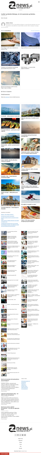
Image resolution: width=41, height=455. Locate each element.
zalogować (7, 97)
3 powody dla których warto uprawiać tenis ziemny (12, 271)
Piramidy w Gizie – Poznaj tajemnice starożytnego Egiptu (9, 177)
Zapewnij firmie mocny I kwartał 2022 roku (30, 47)
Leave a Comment (4, 391)
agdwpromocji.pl (24, 387)
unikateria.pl (23, 385)
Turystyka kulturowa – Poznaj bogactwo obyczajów (10, 208)
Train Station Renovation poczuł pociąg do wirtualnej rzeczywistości (33, 256)
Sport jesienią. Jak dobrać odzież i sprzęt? (12, 315)
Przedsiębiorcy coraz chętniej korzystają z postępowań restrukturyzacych (32, 285)
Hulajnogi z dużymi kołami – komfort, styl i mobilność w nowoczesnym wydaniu (12, 237)
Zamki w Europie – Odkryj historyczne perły (9, 193)
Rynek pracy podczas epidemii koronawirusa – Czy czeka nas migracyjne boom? (32, 242)
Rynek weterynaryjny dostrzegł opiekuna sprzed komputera (32, 232)
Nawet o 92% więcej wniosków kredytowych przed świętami (28, 220)
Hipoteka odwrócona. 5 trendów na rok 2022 (30, 118)
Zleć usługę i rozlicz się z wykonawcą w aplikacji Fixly (9, 48)
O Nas (20, 444)
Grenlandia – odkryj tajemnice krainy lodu (10, 116)
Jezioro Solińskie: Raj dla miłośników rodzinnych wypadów (9, 160)
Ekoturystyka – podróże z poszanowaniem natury (10, 145)
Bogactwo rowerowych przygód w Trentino (13, 324)
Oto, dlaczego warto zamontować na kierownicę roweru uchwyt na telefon (13, 339)
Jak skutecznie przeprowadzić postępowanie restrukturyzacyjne (33, 281)
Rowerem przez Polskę (11, 362)
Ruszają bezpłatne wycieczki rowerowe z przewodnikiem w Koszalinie (12, 368)
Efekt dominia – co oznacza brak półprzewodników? (28, 68)
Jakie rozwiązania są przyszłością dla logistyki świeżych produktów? (33, 315)
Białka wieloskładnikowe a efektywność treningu (11, 266)
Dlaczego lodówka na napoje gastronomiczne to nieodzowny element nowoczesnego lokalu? (12, 242)
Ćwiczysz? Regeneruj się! (11, 353)
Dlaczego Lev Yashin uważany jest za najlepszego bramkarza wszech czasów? (13, 247)
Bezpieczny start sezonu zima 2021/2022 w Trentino (12, 290)
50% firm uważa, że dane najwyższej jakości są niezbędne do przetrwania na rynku (29, 187)
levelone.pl (23, 383)
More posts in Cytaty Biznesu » (35, 30)
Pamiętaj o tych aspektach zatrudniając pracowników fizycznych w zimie (9, 68)
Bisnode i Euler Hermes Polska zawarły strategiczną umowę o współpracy (32, 320)
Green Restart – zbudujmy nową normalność (32, 324)
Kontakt (20, 448)
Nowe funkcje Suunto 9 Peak (12, 309)
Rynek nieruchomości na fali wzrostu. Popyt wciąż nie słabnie (9, 87)
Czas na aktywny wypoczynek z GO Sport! (13, 373)
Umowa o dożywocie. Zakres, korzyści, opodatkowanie (29, 169)
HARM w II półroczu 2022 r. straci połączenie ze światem (33, 266)
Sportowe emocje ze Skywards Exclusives (12, 319)
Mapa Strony (20, 438)
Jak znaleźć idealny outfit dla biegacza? (12, 232)
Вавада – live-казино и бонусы (7, 214)
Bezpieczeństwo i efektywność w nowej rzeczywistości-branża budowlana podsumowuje (32, 271)
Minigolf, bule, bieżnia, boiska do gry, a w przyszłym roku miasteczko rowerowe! (13, 358)
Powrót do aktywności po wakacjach (13, 343)
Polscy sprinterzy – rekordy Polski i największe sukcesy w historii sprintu (13, 251)
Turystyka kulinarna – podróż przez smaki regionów (10, 130)
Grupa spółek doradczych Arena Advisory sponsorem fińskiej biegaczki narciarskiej (12, 285)
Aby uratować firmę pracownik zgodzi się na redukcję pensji (32, 300)
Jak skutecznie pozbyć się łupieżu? (7, 216)
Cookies (20, 442)
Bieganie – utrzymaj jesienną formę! (13, 304)
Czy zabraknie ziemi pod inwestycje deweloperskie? (29, 135)
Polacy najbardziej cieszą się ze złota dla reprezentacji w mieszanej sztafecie (13, 349)
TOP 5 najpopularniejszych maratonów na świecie (11, 261)
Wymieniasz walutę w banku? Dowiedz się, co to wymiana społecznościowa (29, 152)
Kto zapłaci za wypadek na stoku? (28, 204)
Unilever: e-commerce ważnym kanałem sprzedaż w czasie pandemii (33, 295)
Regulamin (20, 440)
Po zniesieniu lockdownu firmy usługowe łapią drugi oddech (32, 276)
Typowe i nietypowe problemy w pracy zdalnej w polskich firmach (33, 305)
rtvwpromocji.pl (24, 388)
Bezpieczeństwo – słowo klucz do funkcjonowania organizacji (33, 247)
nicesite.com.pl (24, 386)
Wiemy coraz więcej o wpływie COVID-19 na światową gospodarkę (33, 310)
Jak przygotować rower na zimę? (12, 280)
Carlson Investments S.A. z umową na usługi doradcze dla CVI (33, 251)
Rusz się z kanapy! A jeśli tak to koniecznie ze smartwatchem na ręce (13, 334)
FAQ (20, 446)
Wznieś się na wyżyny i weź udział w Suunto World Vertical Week (13, 329)
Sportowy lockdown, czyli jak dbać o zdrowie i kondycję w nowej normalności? (13, 295)
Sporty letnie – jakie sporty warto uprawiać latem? (13, 256)
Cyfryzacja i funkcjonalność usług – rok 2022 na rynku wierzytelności (33, 237)
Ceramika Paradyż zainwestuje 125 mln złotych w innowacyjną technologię (33, 290)
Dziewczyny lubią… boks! (11, 299)
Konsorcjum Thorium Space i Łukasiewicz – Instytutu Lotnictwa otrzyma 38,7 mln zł (33, 261)
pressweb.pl (23, 382)
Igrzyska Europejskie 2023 (11, 275)
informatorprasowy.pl (25, 381)
